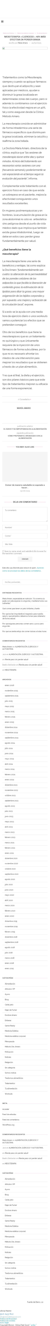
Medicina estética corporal (15, 1036)
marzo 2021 (9, 843)
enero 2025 (9, 722)
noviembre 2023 (11, 790)
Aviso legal (4, 1323)
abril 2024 (9, 764)
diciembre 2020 (11, 858)
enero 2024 (9, 780)
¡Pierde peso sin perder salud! (16, 659)
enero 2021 (9, 853)
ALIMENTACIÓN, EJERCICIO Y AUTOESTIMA (26, 654)
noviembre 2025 (11, 691)
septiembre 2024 (11, 738)
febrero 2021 (10, 848)
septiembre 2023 (11, 801)
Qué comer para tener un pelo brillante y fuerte (21, 609)
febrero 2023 (10, 837)
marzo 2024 (9, 769)
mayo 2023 (9, 822)
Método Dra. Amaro (12, 1047)
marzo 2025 (9, 712)
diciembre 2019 (11, 921)
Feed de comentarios (10, 1120)
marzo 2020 (10, 905)
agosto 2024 (10, 743)
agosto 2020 (10, 879)
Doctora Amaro (11, 1015)
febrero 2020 (10, 911)
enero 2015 (9, 968)
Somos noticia (10, 1073)
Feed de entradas (9, 1114)
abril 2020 (9, 900)
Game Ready (10, 1026)
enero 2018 (9, 963)
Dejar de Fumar (11, 1010)
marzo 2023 (9, 832)
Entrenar (8, 1020)
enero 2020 (9, 916)
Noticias (8, 1057)
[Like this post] (32, 399)
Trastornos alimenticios (14, 1078)
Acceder (5, 1109)
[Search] (47, 21)
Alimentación (10, 984)
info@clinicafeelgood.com (10, 1317)
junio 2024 (9, 753)
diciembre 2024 (11, 727)
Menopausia (9, 1041)
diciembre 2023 (11, 785)
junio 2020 (9, 890)
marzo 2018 (9, 958)
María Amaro (23, 43)
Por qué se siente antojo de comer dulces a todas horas (24, 631)
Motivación (9, 1052)
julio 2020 (9, 885)
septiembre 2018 (11, 942)
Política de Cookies (7, 1321)
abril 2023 (9, 827)
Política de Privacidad (8, 1319)
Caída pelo (9, 1005)
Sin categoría (10, 1068)
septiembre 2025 (11, 696)
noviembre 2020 (11, 863)
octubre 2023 (10, 795)
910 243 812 (6, 1314)
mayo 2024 (9, 759)
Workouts (8, 1094)
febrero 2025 (10, 717)
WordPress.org (8, 1125)
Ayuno (7, 994)
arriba (33, 1325)
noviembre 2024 (11, 733)
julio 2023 (9, 811)
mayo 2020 (9, 895)
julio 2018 (8, 953)
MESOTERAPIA (10, 670)
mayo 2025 (9, 706)
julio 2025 (8, 701)
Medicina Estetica (11, 1031)
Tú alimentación (11, 1089)
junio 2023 (9, 816)
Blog (7, 1000)
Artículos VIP (10, 989)
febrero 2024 (10, 774)
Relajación (9, 1062)
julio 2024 (9, 748)
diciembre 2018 (11, 937)
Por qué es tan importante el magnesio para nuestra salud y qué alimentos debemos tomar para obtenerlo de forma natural (23, 616)
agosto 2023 (10, 806)
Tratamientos (10, 1083)
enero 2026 (9, 685)
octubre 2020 (10, 869)
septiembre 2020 (11, 874)
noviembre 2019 (11, 926)
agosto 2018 (10, 947)
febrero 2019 (10, 932)
